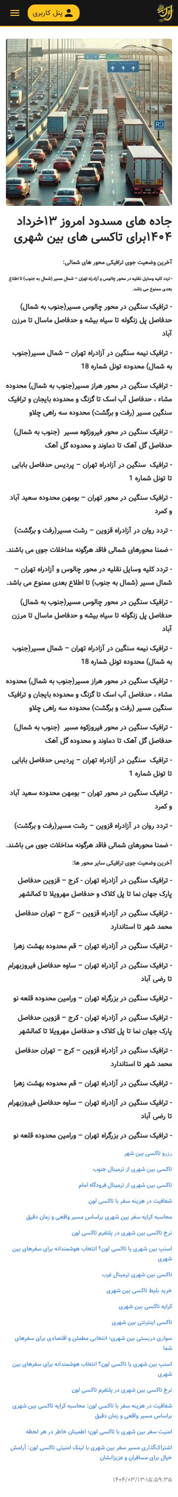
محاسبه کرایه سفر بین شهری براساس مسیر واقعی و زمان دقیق (99, 1217)
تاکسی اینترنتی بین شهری (142, 1322)
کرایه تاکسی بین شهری (145, 1306)
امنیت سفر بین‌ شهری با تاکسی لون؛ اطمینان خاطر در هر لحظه (99, 1431)
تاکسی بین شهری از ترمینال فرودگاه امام (125, 1185)
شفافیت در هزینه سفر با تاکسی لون (130, 1201)
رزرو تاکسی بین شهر (148, 1153)
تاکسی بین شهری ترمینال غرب (137, 1274)
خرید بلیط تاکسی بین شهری (139, 1290)
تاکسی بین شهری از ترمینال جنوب (132, 1169)
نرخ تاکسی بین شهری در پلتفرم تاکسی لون (122, 1233)
